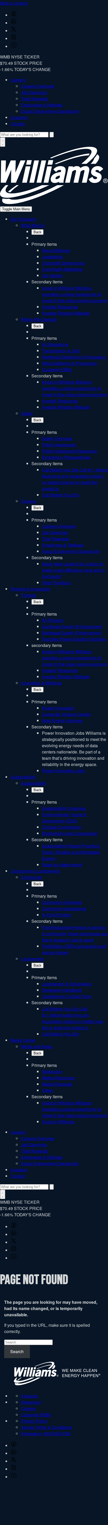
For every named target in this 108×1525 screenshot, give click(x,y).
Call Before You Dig (60, 495)
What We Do (33, 225)
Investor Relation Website (66, 313)
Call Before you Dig (75, 479)
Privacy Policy (34, 1421)
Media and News (36, 1046)
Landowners (32, 959)
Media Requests (57, 1084)
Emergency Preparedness (66, 457)
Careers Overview (38, 86)
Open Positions (56, 583)
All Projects (52, 620)
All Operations (55, 344)
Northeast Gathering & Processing (73, 357)
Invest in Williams (74, 294)
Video (47, 1090)
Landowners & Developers (66, 984)
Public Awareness (59, 445)
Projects (28, 595)
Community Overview (62, 902)
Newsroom (52, 1071)
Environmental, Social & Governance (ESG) (64, 817)
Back (37, 232)
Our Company (23, 219)
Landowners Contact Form (66, 996)
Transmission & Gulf (60, 351)
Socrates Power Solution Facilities (74, 639)
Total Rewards (34, 99)
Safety (27, 413)
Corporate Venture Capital (66, 714)
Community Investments (64, 908)
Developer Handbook (62, 990)
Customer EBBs (57, 369)
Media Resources (58, 1078)
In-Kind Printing (56, 915)
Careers (17, 80)
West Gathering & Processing (69, 363)
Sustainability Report (71, 852)
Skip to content (14, 3)
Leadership (52, 257)
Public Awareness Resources (69, 451)
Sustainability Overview (64, 808)
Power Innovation (58, 708)
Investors (18, 117)
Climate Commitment (61, 827)
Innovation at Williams (41, 683)
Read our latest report (62, 865)
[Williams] (54, 202)
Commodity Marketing (62, 269)
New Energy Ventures (62, 720)
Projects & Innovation (30, 589)
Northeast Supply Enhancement (71, 633)
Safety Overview (57, 438)
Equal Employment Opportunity (50, 111)
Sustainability (23, 777)
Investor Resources (60, 307)
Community (31, 877)
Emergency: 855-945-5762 (46, 1433)
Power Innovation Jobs (63, 771)
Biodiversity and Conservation (70, 833)
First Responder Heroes (74, 933)
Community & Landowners (35, 871)
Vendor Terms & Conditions (46, 1427)
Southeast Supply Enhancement (72, 626)
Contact (17, 124)
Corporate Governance (63, 263)
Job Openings (34, 92)
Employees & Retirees (42, 105)
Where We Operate (39, 319)
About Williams (56, 250)
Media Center (23, 1040)
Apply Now (73, 570)
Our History (52, 275)
